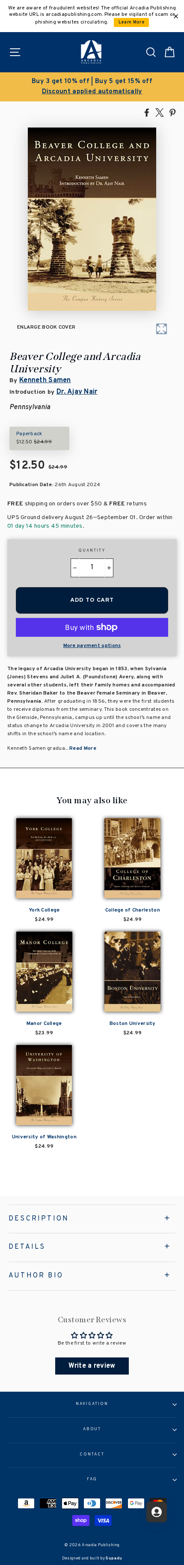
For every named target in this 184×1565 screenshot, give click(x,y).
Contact (92, 1454)
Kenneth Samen (45, 380)
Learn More (132, 22)
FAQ (92, 1479)
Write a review (91, 1366)
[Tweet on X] (159, 112)
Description (39, 1219)
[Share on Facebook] (146, 112)
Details (27, 1247)
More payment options (92, 645)
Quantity (91, 550)
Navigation (92, 1404)
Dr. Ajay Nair (77, 392)
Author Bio (36, 1275)
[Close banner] (176, 16)
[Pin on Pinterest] (172, 112)
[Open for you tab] (156, 1512)
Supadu (114, 1558)
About (92, 1429)
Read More (82, 748)
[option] (92, 87)
